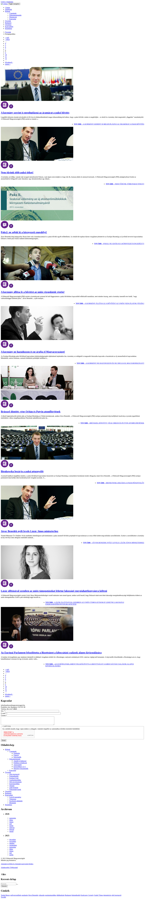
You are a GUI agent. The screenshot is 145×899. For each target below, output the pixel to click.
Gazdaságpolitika (15, 780)
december (12, 839)
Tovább (3, 897)
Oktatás (11, 786)
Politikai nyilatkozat (20, 763)
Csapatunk (12, 13)
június (11, 822)
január (11, 831)
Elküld (4, 740)
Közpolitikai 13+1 (20, 767)
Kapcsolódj (9, 795)
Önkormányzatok (15, 789)
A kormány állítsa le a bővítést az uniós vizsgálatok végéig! (33, 292)
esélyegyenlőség (15, 895)
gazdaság (25, 895)
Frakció (16, 755)
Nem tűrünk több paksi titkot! (17, 172)
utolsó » (7, 64)
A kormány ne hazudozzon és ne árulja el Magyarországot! (33, 351)
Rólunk (7, 11)
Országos (8, 25)
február (11, 829)
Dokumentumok (14, 759)
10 (6, 55)
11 (6, 57)
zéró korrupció (116, 895)
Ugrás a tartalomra (7, 2)
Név (3, 711)
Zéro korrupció (14, 774)
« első (7, 38)
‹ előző (7, 39)
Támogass (12, 799)
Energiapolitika (14, 784)
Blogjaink (12, 803)
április (11, 826)
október (11, 843)
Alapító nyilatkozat (20, 761)
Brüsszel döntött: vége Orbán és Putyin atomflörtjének (30, 411)
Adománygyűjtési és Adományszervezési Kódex (17, 864)
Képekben (8, 28)
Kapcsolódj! (9, 27)
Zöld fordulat (13, 787)
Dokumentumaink (15, 15)
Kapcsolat (12, 19)
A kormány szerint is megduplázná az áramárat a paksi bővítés (35, 112)
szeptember (13, 845)
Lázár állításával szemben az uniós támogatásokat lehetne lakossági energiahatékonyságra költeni (54, 590)
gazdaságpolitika (50, 895)
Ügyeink (8, 21)
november (12, 841)
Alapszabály (18, 765)
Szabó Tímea (98, 895)
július (11, 820)
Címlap (7, 7)
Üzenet (4, 715)
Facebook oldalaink (16, 801)
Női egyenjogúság (15, 782)
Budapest (8, 23)
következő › (9, 62)
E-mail (4, 713)
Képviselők (17, 757)
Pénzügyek (13, 17)
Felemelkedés (13, 776)
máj (10, 824)
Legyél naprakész (15, 797)
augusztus (12, 818)
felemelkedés (76, 895)
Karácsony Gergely (87, 895)
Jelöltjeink (8, 9)
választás (42, 895)
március (12, 828)
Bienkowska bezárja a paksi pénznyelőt (22, 471)
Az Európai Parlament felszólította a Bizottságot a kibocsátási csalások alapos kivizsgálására (51, 652)
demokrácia (107, 895)
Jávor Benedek (33, 895)
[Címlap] (4, 4)
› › (109, 124)
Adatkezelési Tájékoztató (9, 867)
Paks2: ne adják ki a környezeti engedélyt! (24, 232)
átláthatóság (60, 895)
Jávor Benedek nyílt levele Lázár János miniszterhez (29, 531)
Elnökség (17, 753)
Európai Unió (13, 778)
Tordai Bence (5, 895)
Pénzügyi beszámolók (21, 768)
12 (6, 58)
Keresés (4, 886)
